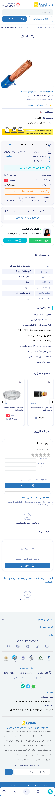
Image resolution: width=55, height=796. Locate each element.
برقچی (51, 27)
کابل (32, 27)
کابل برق (24, 27)
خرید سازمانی (39, 19)
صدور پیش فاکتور (13, 19)
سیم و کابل (41, 27)
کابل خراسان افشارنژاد (28, 91)
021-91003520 (8, 673)
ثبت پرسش (26, 565)
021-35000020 (26, 673)
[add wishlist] (32, 36)
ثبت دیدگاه (26, 485)
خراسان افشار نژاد (45, 91)
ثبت (8, 772)
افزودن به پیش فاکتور (26, 217)
